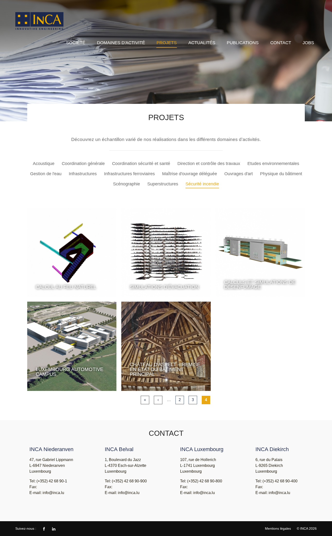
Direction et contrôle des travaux (208, 163)
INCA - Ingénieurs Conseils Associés (39, 21)
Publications (243, 42)
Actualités (201, 42)
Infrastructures (83, 173)
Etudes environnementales (273, 163)
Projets (167, 42)
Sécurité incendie (202, 183)
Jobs (308, 42)
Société (75, 42)
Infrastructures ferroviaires (129, 173)
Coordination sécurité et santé (141, 163)
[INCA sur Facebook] (44, 528)
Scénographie (126, 183)
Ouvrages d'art (238, 173)
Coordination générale (83, 163)
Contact (280, 42)
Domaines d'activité (121, 42)
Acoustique (43, 163)
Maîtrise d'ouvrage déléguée (189, 173)
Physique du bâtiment (281, 173)
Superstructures (162, 183)
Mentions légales (278, 528)
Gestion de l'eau (45, 173)
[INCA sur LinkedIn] (54, 528)
